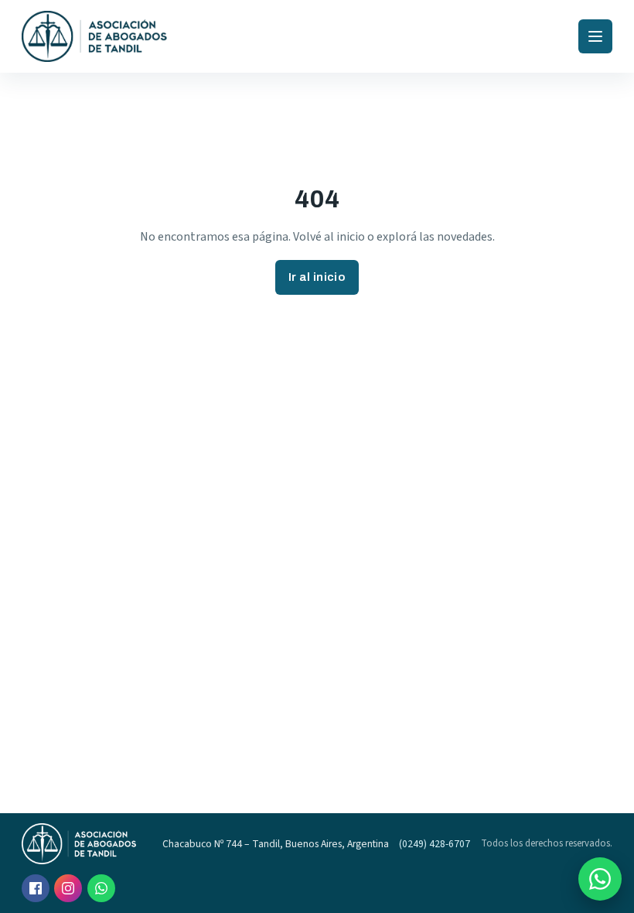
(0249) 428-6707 (434, 843)
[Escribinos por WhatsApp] (600, 879)
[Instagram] (68, 888)
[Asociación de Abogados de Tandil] (95, 36)
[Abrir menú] (595, 36)
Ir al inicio (317, 277)
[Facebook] (35, 888)
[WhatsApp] (101, 888)
